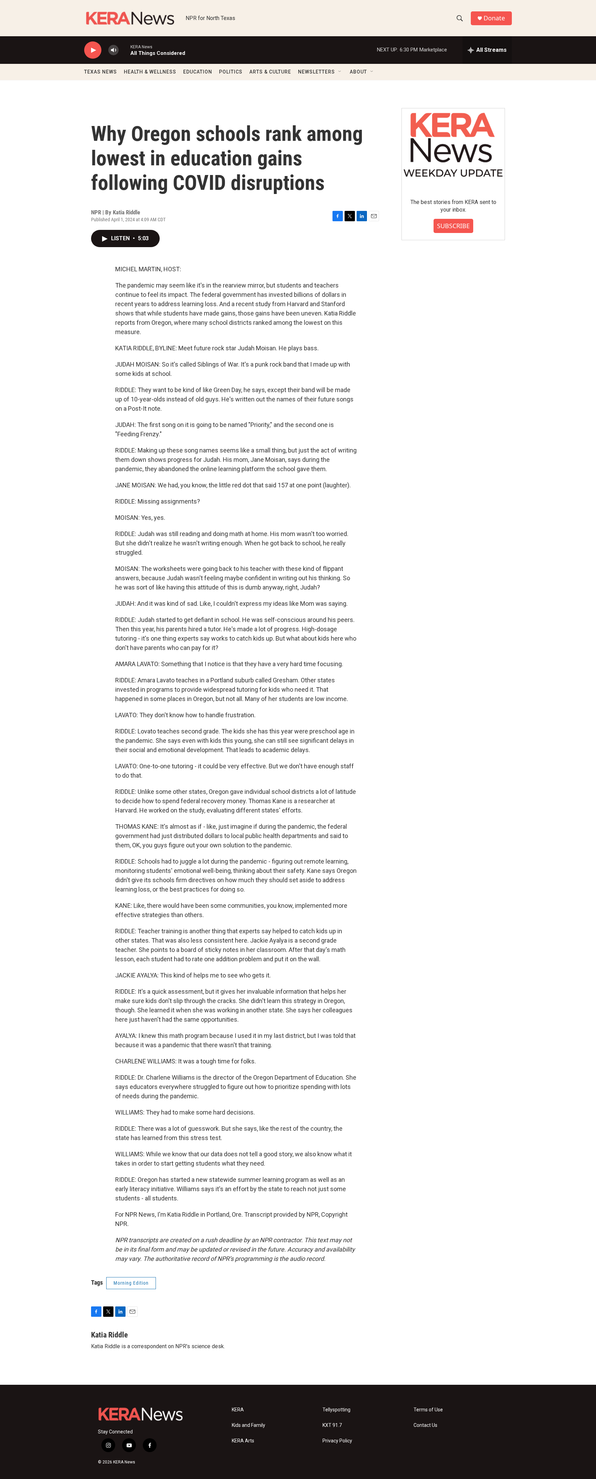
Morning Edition (131, 1283)
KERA (238, 1409)
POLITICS (230, 72)
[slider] (124, 49)
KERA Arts (243, 1440)
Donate (494, 18)
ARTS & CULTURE (270, 72)
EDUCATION (197, 72)
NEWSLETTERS (316, 72)
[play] (92, 50)
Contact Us (425, 1425)
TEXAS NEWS (100, 72)
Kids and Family (248, 1425)
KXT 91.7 (332, 1425)
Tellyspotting (336, 1409)
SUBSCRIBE (453, 226)
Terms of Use (428, 1409)
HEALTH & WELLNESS (150, 72)
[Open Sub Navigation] (340, 72)
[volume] (113, 50)
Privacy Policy (337, 1440)
